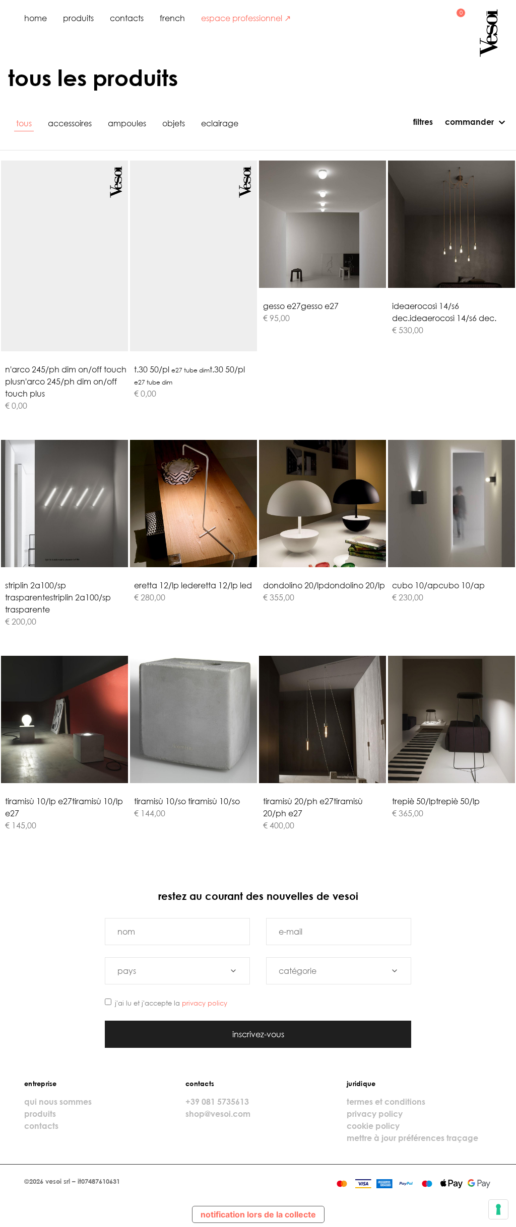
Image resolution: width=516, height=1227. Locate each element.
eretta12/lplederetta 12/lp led (193, 585)
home (35, 18)
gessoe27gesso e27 (301, 306)
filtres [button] (422, 122)
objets (173, 123)
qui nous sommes (58, 1102)
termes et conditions (386, 1102)
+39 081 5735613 (217, 1102)
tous (24, 123)
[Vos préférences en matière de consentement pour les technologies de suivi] (498, 1209)
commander (469, 122)
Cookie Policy (373, 1126)
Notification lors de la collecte (258, 1214)
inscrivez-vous (258, 1034)
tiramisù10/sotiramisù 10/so (187, 801)
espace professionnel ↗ (246, 18)
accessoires (70, 123)
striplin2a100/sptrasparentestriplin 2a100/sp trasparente (58, 597)
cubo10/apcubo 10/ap (438, 585)
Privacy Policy (204, 1003)
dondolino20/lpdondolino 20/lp (324, 585)
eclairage (219, 123)
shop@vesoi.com (217, 1114)
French (172, 18)
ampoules (127, 123)
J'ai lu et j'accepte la (171, 1003)
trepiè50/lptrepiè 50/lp (436, 801)
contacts (127, 18)
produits (78, 18)
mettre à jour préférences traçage (412, 1138)
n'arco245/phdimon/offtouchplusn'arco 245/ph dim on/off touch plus (65, 381)
